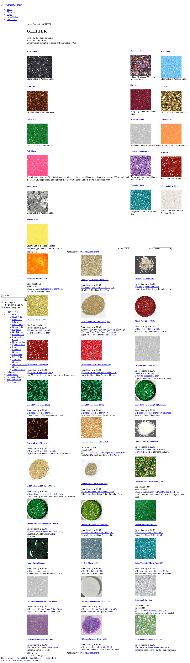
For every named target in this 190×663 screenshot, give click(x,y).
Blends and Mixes (17, 320)
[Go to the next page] (93, 252)
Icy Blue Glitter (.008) (89, 563)
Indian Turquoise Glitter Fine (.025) (149, 563)
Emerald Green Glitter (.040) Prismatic (150, 405)
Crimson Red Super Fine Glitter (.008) (96, 365)
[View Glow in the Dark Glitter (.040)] (150, 449)
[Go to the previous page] (76, 252)
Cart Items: (164, 19)
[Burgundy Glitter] (140, 109)
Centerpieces (12, 374)
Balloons (10, 372)
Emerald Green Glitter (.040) (92, 405)
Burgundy (16, 329)
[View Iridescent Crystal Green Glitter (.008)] (44, 609)
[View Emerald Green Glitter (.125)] (40, 413)
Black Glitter (18, 317)
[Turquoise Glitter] (140, 209)
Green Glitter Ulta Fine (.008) (146, 525)
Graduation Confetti (15, 377)
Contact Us (12, 19)
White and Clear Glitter (170, 186)
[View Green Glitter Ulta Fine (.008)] (149, 532)
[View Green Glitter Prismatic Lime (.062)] (97, 532)
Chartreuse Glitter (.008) (36, 320)
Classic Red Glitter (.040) (145, 321)
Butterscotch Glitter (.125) (37, 278)
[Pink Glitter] (37, 175)
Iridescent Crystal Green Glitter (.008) (42, 601)
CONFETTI (12, 312)
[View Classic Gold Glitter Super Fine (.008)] (98, 332)
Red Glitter (17, 354)
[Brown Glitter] (37, 111)
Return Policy (52, 658)
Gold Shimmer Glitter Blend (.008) (94, 484)
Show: (120, 248)
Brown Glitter (18, 327)
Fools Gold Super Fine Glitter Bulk (94, 442)
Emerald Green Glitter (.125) (38, 405)
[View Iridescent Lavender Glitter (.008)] (42, 647)
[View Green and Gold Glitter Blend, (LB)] (163, 492)
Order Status (12, 17)
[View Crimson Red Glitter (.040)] (40, 372)
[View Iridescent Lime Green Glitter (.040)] (152, 647)
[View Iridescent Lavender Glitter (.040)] (96, 647)
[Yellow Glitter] (37, 244)
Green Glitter (18, 334)
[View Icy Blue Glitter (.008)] (92, 571)
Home (9, 9)
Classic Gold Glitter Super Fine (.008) (95, 322)
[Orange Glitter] (171, 143)
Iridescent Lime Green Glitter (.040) (149, 639)
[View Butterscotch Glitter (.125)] (50, 289)
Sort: (151, 248)
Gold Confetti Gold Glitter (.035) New (41, 486)
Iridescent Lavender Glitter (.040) (94, 639)
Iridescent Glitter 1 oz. (143, 600)
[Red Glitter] (171, 176)
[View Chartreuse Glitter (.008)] (38, 330)
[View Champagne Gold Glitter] (147, 286)
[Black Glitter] (39, 77)
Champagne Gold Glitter (144, 279)
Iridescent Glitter (16, 338)
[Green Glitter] (37, 143)
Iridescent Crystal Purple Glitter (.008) (96, 601)
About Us (11, 12)
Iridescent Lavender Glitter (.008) (40, 639)
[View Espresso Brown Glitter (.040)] (41, 451)
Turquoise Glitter (16, 360)
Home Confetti (33, 24)
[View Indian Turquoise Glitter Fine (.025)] (151, 571)
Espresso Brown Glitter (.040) (38, 443)
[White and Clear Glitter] (171, 208)
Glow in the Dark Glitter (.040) (147, 441)
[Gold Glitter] (171, 111)
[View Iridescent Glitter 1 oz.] (157, 610)
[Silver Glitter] (37, 211)
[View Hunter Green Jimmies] (38, 571)
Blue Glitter (17, 324)
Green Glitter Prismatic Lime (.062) (95, 525)
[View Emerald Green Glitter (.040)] (94, 413)
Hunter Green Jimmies (36, 563)
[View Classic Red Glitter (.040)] (147, 329)
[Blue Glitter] (171, 77)
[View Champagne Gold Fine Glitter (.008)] (98, 287)
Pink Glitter (31, 151)
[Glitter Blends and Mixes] (140, 75)
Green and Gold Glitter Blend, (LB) (149, 481)
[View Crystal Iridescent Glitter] (147, 376)
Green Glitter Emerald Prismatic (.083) (42, 523)
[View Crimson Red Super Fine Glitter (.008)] (99, 372)
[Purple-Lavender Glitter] (140, 175)
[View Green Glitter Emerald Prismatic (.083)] (45, 531)
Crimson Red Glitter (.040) (37, 365)
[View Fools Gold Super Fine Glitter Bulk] (108, 452)
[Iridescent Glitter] (140, 143)
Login (9, 14)
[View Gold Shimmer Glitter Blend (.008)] (97, 491)
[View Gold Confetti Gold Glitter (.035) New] (45, 494)
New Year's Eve (14, 379)
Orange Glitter (18, 342)
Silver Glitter (18, 357)
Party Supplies (13, 382)
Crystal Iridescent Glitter (145, 365)
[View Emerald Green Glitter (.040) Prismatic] (153, 413)
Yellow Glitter (18, 369)
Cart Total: (179, 19)
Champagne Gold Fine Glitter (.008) (95, 280)
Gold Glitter (17, 332)
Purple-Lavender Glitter (16, 349)
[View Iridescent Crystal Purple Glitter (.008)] (99, 609)
